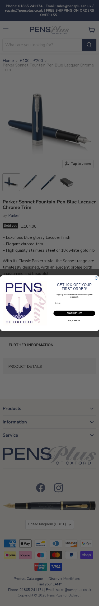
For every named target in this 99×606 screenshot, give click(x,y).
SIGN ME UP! (74, 313)
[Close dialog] (96, 278)
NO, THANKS (74, 321)
